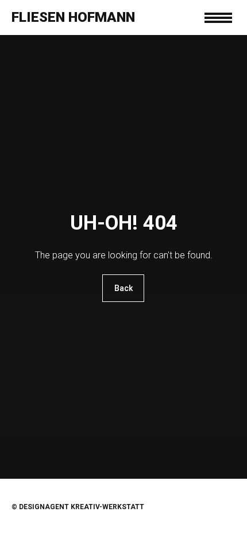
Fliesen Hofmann (73, 17)
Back (123, 288)
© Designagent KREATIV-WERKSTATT (77, 507)
